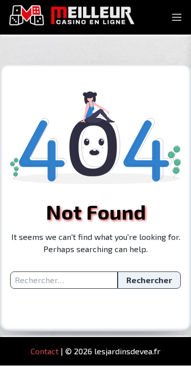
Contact (45, 351)
